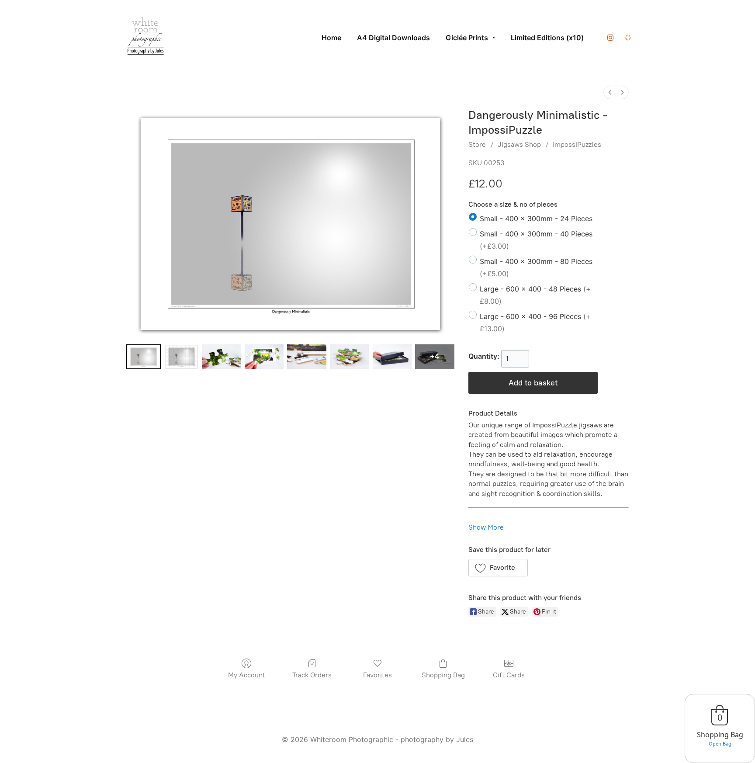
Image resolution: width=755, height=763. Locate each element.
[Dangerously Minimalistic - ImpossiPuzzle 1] (181, 356)
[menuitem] (610, 92)
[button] (498, 567)
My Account (246, 675)
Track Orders (312, 675)
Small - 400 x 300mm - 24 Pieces (536, 218)
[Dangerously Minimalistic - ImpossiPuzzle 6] (392, 356)
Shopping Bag (443, 675)
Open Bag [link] (720, 743)
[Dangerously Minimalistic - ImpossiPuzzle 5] (349, 356)
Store (477, 144)
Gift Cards (509, 675)
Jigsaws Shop (519, 144)
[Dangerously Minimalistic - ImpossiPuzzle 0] (143, 356)
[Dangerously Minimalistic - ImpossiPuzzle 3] (264, 356)
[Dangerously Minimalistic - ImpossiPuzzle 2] (221, 356)
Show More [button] (486, 527)
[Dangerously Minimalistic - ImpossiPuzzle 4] (306, 356)
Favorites (377, 675)
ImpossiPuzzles (577, 144)
